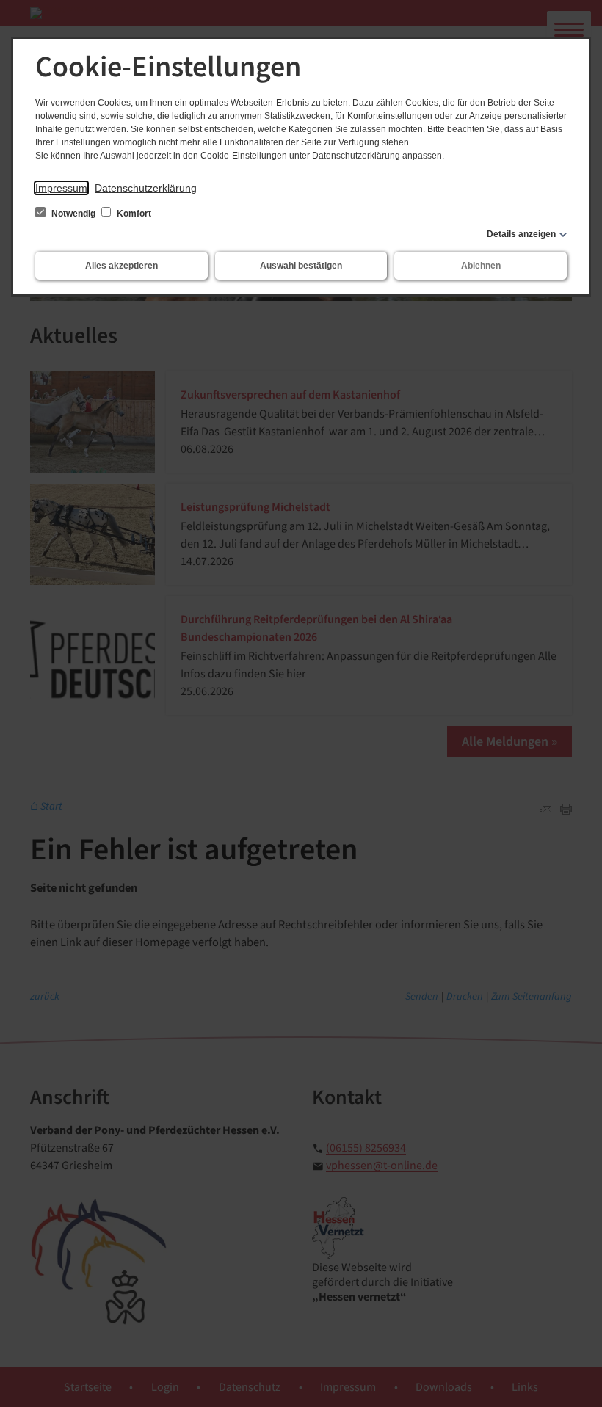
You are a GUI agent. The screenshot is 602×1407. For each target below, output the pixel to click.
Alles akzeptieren (121, 266)
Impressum (61, 188)
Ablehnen (481, 266)
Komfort (133, 213)
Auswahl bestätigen (301, 266)
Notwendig (73, 213)
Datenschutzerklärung (146, 188)
